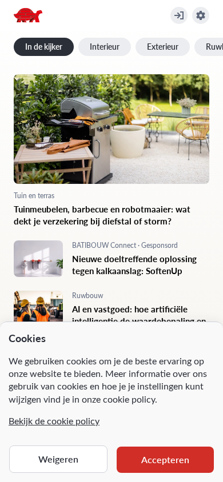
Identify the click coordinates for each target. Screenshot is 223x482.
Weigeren (58, 458)
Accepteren (165, 459)
